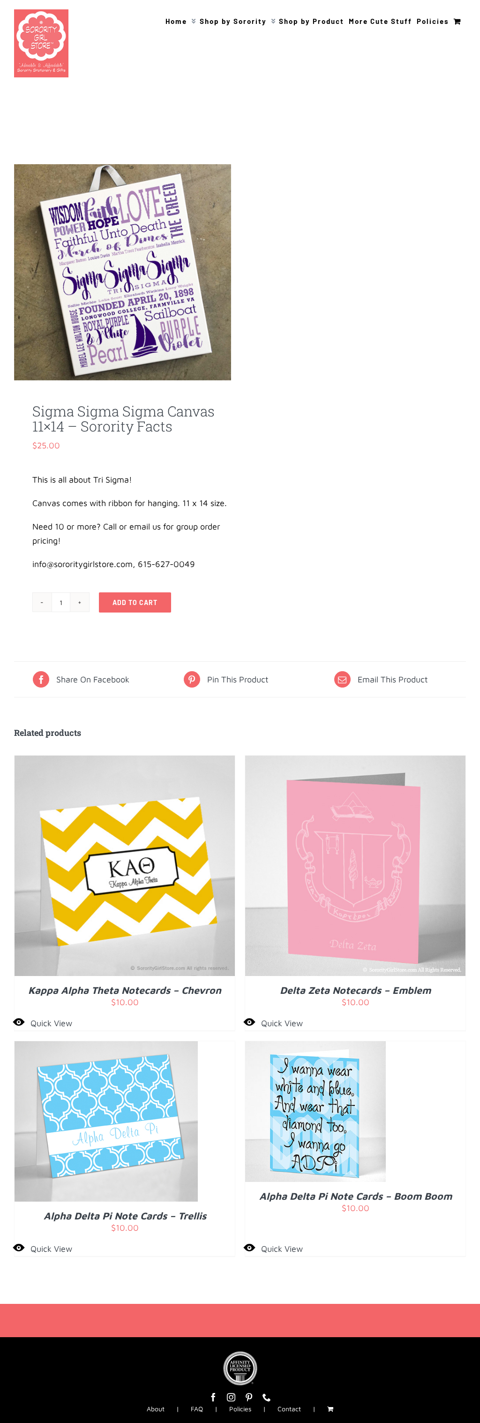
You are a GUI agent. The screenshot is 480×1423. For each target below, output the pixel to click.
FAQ (197, 1409)
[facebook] (213, 1397)
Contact (289, 1409)
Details (153, 867)
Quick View (51, 1023)
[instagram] (231, 1397)
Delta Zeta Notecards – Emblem (355, 990)
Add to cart (135, 602)
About (156, 1409)
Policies (240, 1409)
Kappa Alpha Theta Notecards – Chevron (124, 990)
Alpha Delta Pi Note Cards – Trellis (125, 1215)
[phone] (266, 1397)
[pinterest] (249, 1397)
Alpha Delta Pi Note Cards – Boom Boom (355, 1196)
